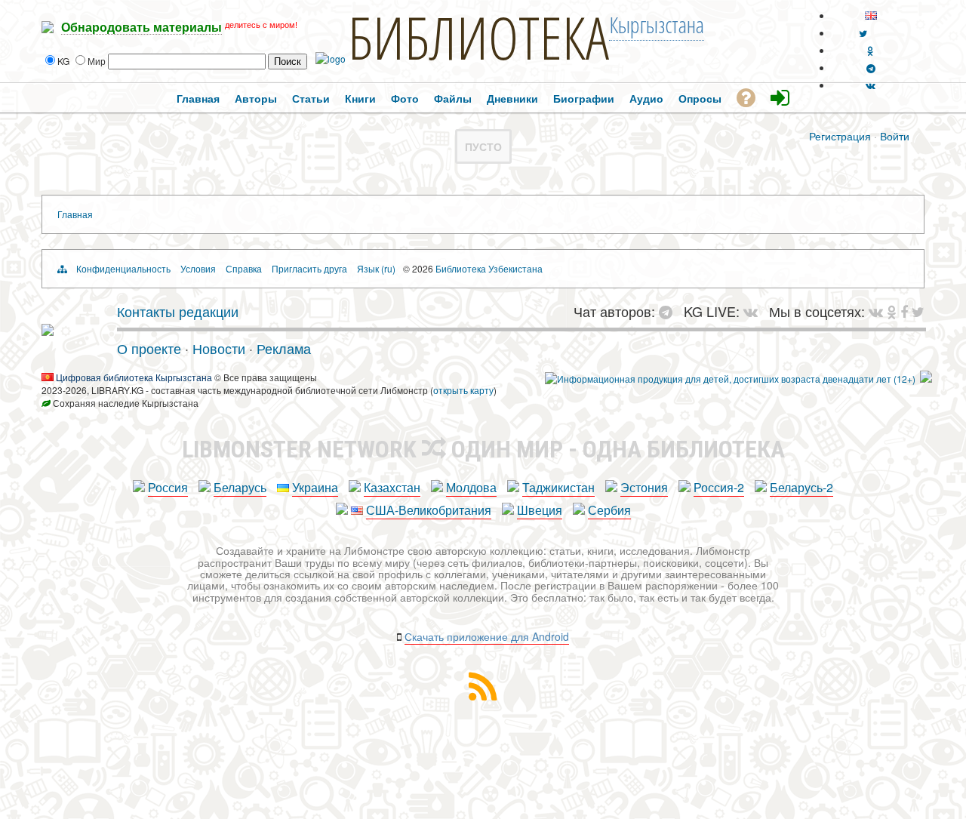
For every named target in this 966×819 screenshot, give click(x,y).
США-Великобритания (428, 510)
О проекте (149, 348)
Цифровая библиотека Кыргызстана (134, 377)
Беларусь (240, 487)
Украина (315, 487)
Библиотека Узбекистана (489, 268)
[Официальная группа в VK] (870, 85)
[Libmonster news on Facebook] (904, 311)
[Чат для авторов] (669, 311)
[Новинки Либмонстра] (892, 311)
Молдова (471, 487)
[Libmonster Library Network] (926, 378)
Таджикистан (558, 487)
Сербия (609, 510)
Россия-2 (719, 487)
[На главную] (48, 330)
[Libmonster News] (918, 311)
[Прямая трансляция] (754, 311)
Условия (198, 268)
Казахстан (392, 487)
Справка (244, 268)
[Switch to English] (871, 15)
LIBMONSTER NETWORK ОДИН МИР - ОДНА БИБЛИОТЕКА (483, 449)
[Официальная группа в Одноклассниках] (870, 50)
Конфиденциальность (123, 268)
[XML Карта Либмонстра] (483, 695)
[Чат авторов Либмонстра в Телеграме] (870, 67)
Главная (75, 214)
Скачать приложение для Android (487, 636)
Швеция (539, 510)
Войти (894, 135)
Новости (218, 348)
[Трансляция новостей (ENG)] (863, 32)
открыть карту (463, 389)
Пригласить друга (309, 268)
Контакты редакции (177, 311)
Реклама (284, 348)
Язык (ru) (376, 268)
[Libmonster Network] (730, 378)
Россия (168, 487)
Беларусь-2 (801, 487)
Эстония (644, 487)
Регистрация (840, 135)
